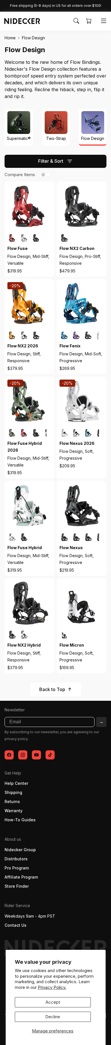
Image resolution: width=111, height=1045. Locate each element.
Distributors (16, 858)
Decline (52, 1016)
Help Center (16, 783)
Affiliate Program (21, 877)
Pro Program (17, 867)
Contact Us (15, 925)
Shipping (13, 792)
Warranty (13, 810)
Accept (53, 1002)
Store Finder (17, 886)
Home (10, 37)
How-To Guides (20, 819)
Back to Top (52, 689)
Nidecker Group (20, 849)
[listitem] (12, 238)
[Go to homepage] (19, 21)
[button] (76, 21)
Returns (12, 801)
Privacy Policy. (52, 987)
